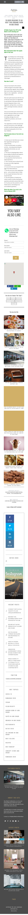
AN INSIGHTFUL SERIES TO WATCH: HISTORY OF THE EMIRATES (14, 786)
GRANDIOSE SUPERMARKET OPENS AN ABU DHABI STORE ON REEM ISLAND (14, 365)
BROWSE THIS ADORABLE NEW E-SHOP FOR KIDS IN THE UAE (15, 618)
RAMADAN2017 (18, 301)
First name (7, 245)
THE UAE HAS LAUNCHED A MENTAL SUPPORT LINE (14, 383)
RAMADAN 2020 (11, 698)
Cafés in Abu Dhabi (12, 716)
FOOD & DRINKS (9, 15)
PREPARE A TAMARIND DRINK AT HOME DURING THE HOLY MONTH (14, 485)
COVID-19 (9, 694)
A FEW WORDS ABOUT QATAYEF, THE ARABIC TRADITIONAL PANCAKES (14, 467)
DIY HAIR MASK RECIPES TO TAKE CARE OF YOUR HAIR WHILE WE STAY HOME (14, 451)
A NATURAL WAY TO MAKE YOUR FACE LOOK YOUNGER (14, 501)
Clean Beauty (10, 706)
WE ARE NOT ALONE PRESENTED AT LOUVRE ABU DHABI (15, 626)
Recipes (8, 298)
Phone (5, 240)
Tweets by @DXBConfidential (13, 678)
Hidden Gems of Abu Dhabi (13, 711)
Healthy (16, 15)
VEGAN (8, 702)
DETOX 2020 (10, 729)
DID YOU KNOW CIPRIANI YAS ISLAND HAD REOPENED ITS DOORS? (14, 330)
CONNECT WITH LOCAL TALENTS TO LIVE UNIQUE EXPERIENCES (15, 610)
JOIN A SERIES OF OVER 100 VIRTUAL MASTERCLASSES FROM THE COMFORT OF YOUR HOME (14, 433)
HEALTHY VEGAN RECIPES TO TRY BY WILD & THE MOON (14, 348)
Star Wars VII (14, 303)
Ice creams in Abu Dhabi (12, 733)
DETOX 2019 (18, 298)
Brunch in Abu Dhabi (10, 301)
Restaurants (10, 724)
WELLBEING (14, 16)
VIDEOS (9, 16)
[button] (14, 272)
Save (16, 258)
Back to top (13, 910)
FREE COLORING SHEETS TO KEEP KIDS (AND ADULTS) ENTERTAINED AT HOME (14, 407)
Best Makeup (10, 747)
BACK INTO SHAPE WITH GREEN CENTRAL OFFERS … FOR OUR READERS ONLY (14, 492)
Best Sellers (10, 739)
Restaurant (13, 298)
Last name (6, 250)
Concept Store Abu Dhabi (12, 752)
